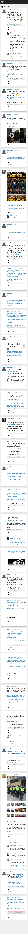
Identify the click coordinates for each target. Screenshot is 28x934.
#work (16, 899)
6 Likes (11, 235)
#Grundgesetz (18, 476)
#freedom (15, 318)
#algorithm (13, 405)
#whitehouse (20, 319)
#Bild (8, 231)
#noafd (8, 157)
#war (16, 551)
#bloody (20, 313)
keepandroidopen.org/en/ (12, 721)
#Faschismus (10, 158)
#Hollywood (13, 205)
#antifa (15, 453)
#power (23, 208)
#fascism (9, 316)
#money (12, 274)
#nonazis (12, 157)
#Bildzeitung (22, 232)
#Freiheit (12, 476)
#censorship (14, 699)
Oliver (11, 538)
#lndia (8, 126)
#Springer (11, 231)
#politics (12, 208)
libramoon (10, 666)
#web (23, 885)
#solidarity (9, 661)
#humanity (23, 273)
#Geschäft (18, 883)
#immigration (20, 316)
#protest (12, 126)
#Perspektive (10, 355)
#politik (17, 157)
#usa (8, 605)
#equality (14, 273)
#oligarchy (9, 273)
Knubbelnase (10, 10)
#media (12, 403)
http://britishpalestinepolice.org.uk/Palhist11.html (18, 866)
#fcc (24, 695)
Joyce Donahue (11, 608)
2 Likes (11, 27)
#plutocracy (19, 272)
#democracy (18, 208)
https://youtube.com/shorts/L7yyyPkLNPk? (16, 120)
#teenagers (20, 395)
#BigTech (20, 876)
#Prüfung (21, 492)
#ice (11, 315)
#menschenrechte (17, 357)
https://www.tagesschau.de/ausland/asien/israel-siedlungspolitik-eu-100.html (16, 73)
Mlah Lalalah (13, 845)
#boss (22, 904)
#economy (18, 904)
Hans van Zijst (13, 853)
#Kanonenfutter (10, 354)
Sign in (25, 2)
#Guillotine (20, 520)
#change (22, 274)
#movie (8, 208)
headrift (13, 209)
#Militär (20, 352)
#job (19, 899)
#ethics (8, 405)
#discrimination (16, 698)
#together (19, 657)
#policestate (9, 318)
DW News (17, 136)
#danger (13, 695)
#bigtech (18, 405)
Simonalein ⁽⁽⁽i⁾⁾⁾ (11, 499)
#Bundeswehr (10, 352)
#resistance (19, 205)
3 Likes (11, 50)
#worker (12, 899)
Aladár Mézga (13, 33)
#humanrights (21, 660)
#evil (11, 718)
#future (8, 274)
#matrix (13, 276)
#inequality (16, 519)
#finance (9, 272)
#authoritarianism (11, 520)
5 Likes (11, 162)
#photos (9, 831)
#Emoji (8, 521)
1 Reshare (11, 29)
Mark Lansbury (10, 418)
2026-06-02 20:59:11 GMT (20, 666)
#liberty (13, 634)
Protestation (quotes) (13, 279)
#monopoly (16, 524)
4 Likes (11, 212)
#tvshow (14, 696)
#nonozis (14, 661)
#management (10, 902)
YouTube (22, 136)
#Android (17, 753)
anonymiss (9, 170)
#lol (7, 232)
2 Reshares (11, 509)
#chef (8, 905)
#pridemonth (15, 658)
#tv (7, 696)
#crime (24, 636)
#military (13, 552)
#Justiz (8, 476)
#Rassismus (22, 157)
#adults (17, 399)
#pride (19, 658)
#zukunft (15, 158)
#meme (8, 205)
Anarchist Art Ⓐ (12, 556)
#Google (9, 715)
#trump (14, 315)
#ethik (18, 478)
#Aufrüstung (20, 351)
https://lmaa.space (14, 880)
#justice (18, 273)
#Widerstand (20, 160)
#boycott (15, 885)
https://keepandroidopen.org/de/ (17, 757)
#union (22, 899)
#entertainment (14, 207)
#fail (25, 319)
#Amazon (19, 874)
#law (22, 698)
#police (8, 315)
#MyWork (9, 833)
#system (9, 276)
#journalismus (22, 231)
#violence (13, 321)
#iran (20, 602)
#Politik (15, 494)
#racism (24, 315)
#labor (8, 901)
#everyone (9, 658)
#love (16, 660)
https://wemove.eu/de (14, 254)
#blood (16, 313)
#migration (13, 316)
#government (14, 319)
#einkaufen (13, 882)
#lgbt (23, 658)
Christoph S (9, 114)
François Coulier (14, 735)
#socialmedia (17, 403)
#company (12, 904)
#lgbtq (8, 660)
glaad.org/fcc (10, 693)
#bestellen (9, 883)
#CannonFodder (21, 551)
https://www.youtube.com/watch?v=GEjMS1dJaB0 (16, 98)
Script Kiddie (10, 268)
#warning (9, 695)
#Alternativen (18, 878)
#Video (8, 830)
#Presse (16, 231)
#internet (14, 883)
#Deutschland (21, 158)
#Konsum (18, 882)
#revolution (21, 207)
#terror (17, 321)
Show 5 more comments (12, 842)
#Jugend (19, 355)
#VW (12, 256)
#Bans (17, 425)
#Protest (10, 425)
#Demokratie (10, 160)
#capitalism (14, 272)
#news (21, 701)
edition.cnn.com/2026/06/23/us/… (18, 448)
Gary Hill (9, 774)
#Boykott (20, 885)
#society (9, 209)
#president (19, 315)
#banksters (13, 633)
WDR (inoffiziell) (10, 574)
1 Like (10, 144)
